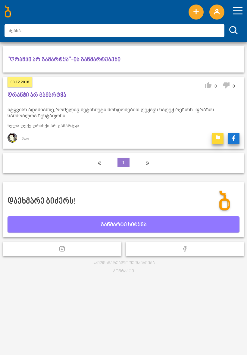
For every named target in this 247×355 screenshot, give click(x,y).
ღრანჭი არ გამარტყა (37, 95)
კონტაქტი (123, 271)
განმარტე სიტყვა (124, 225)
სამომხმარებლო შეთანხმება (123, 263)
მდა (25, 138)
